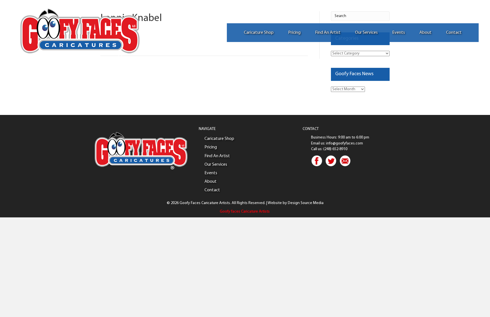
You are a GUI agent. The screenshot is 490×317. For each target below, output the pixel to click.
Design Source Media (306, 203)
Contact (454, 32)
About (425, 32)
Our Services (366, 32)
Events (398, 32)
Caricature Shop (259, 32)
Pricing (294, 32)
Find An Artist (328, 32)
